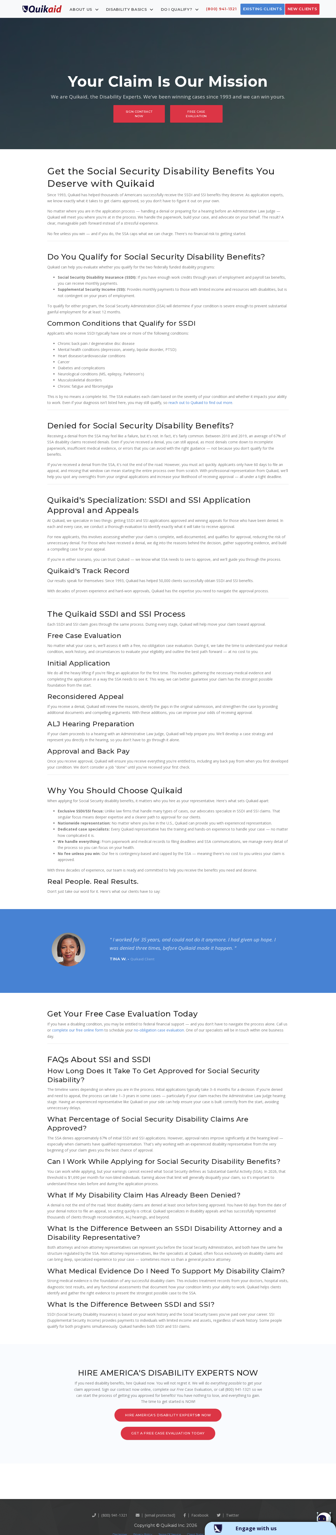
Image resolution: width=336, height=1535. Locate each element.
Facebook (199, 1515)
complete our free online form (77, 1030)
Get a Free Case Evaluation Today (167, 1433)
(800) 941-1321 (221, 9)
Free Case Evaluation (196, 114)
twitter (232, 1515)
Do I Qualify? (177, 9)
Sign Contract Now (139, 114)
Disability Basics (127, 9)
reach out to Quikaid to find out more (200, 402)
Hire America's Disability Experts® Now (168, 1415)
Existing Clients (262, 9)
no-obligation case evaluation (159, 1030)
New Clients (302, 9)
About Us (81, 9)
